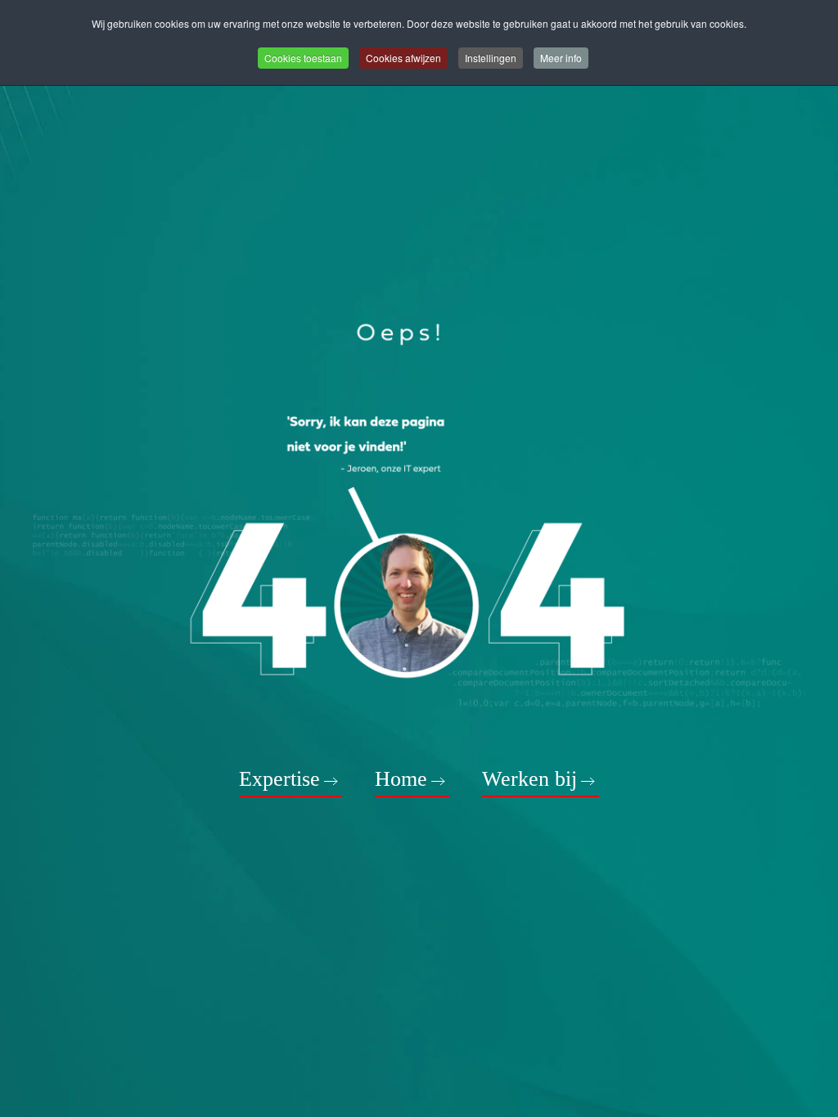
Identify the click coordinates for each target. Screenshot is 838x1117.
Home (401, 779)
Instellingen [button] (490, 58)
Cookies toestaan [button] (303, 58)
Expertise (279, 779)
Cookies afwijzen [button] (403, 58)
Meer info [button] (561, 58)
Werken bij (529, 779)
